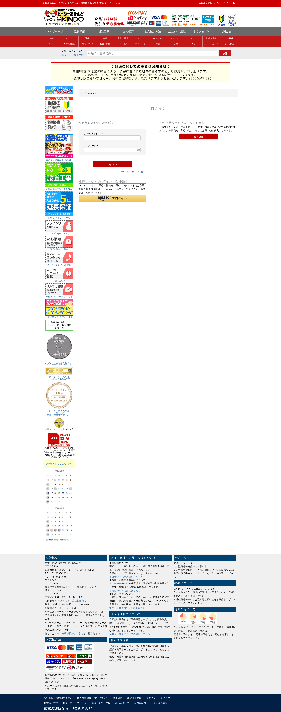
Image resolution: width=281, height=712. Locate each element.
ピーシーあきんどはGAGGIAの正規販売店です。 (59, 363)
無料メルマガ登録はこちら (59, 296)
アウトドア (140, 44)
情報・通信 (211, 38)
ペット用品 (229, 44)
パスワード (91, 145)
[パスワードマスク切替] (138, 150)
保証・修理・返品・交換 (97, 703)
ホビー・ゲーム (211, 44)
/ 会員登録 (78, 55)
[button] (112, 198)
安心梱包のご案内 (59, 249)
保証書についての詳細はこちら (126, 577)
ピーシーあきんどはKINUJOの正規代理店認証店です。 (59, 413)
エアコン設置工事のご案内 (59, 160)
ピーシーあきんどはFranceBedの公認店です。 (59, 378)
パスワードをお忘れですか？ (130, 171)
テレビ (140, 38)
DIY (193, 44)
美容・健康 (105, 44)
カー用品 (229, 38)
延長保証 (79, 31)
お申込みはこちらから (59, 217)
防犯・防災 (123, 44)
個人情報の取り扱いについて (92, 698)
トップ (83, 93)
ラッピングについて (59, 233)
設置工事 (104, 31)
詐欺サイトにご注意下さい (59, 464)
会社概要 (128, 31)
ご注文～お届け (177, 31)
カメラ (194, 38)
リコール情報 (59, 281)
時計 (158, 44)
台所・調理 (123, 38)
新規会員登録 (205, 3)
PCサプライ (87, 44)
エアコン (70, 38)
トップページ (55, 31)
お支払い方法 (153, 31)
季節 (87, 38)
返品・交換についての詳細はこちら (128, 608)
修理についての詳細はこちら (124, 590)
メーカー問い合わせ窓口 (59, 265)
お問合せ (226, 31)
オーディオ (176, 38)
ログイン (67, 55)
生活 (105, 38)
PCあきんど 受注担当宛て (72, 600)
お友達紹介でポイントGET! (59, 317)
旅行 (176, 44)
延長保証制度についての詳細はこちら (129, 634)
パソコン (52, 44)
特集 (52, 38)
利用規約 (118, 698)
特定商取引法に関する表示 (58, 698)
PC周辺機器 (69, 44)
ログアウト (167, 698)
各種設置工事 (122, 703)
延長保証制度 (141, 703)
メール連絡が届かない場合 (68, 633)
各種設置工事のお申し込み (59, 189)
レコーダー (158, 38)
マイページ (219, 3)
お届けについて (71, 703)
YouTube (231, 3)
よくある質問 (201, 31)
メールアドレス (94, 133)
